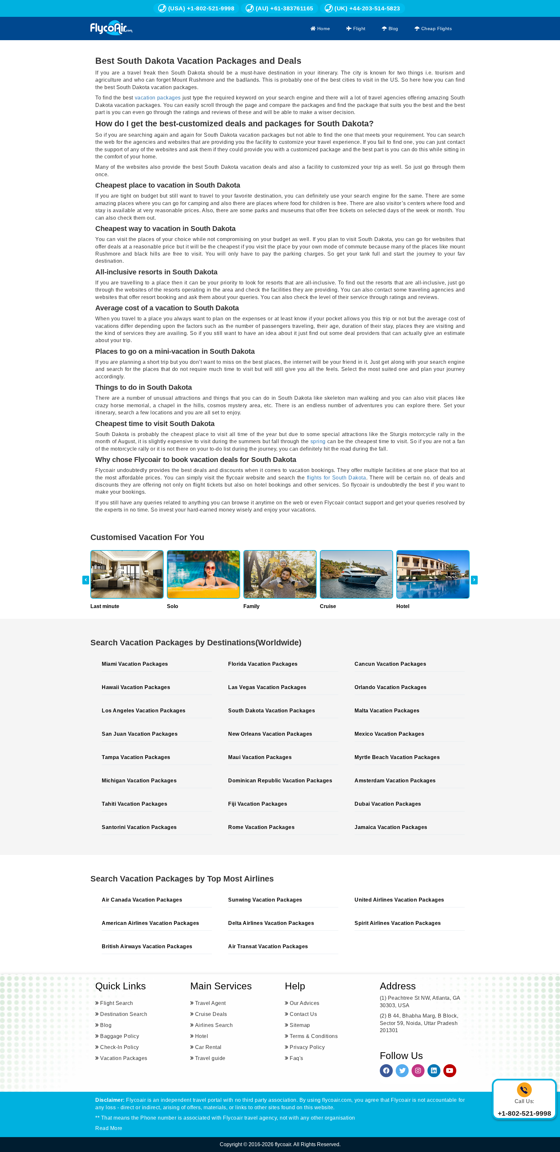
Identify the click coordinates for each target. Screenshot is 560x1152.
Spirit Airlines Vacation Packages (398, 923)
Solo (172, 606)
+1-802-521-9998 (524, 1113)
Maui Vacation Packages (260, 757)
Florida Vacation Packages (263, 664)
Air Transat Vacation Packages (268, 946)
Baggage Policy (119, 1036)
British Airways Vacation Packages (147, 946)
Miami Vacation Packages (135, 664)
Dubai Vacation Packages (388, 804)
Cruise (328, 606)
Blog (392, 28)
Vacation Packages (123, 1058)
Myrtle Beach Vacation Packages (397, 757)
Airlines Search (214, 1025)
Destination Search (123, 1014)
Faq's (296, 1058)
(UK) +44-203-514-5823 (366, 8)
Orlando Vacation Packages (391, 687)
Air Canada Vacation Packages (142, 900)
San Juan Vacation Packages (140, 734)
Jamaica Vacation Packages (391, 827)
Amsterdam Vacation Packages (395, 780)
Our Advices (305, 1003)
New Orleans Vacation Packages (270, 734)
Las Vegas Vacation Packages (267, 687)
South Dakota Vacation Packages (271, 710)
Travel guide (210, 1058)
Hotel (402, 606)
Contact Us (303, 1014)
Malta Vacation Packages (387, 710)
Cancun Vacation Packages (390, 664)
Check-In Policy (119, 1047)
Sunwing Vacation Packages (265, 900)
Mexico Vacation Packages (389, 734)
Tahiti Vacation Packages (134, 804)
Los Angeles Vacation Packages (144, 710)
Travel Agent (210, 1003)
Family (251, 606)
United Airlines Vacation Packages (399, 900)
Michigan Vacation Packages (139, 780)
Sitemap (300, 1025)
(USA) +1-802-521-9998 (200, 8)
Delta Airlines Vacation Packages (271, 923)
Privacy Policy (307, 1047)
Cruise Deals (211, 1014)
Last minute (104, 606)
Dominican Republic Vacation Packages (280, 780)
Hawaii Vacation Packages (136, 687)
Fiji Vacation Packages (257, 804)
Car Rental (208, 1047)
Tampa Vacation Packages (136, 757)
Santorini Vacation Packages (139, 827)
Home (323, 28)
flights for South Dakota (336, 477)
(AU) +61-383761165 (283, 8)
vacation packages (158, 97)
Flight (359, 28)
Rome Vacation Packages (261, 827)
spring (318, 441)
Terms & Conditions (314, 1036)
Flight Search (116, 1003)
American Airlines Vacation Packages (150, 923)
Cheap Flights (436, 28)
